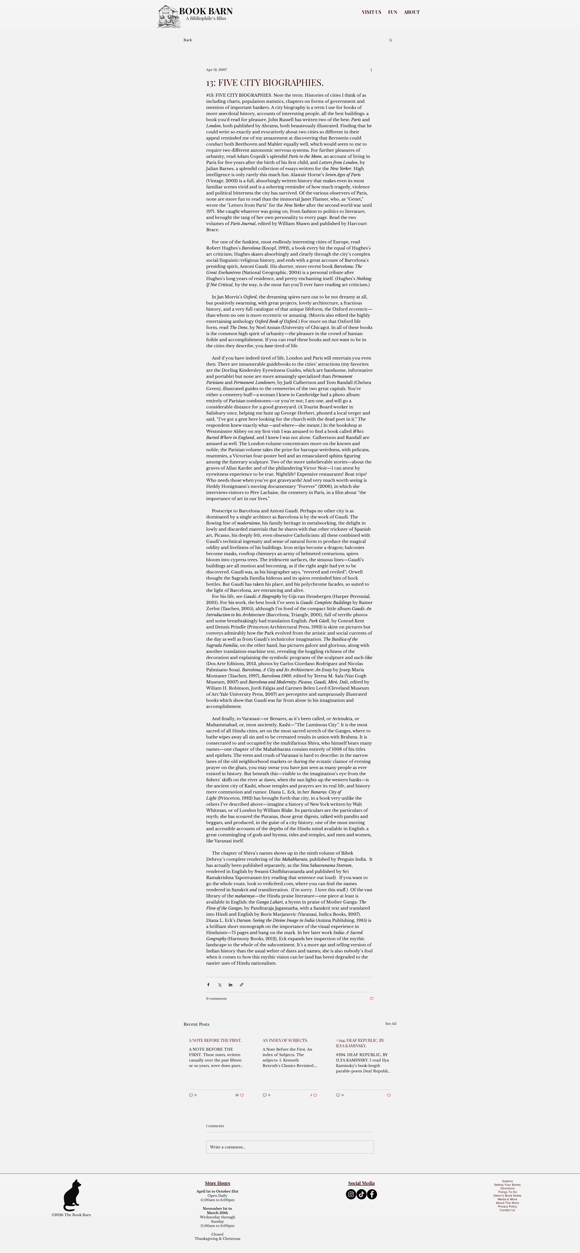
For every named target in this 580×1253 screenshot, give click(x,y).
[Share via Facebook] (208, 984)
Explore (507, 1181)
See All (390, 1024)
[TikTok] (361, 1194)
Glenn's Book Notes (507, 1195)
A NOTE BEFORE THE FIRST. (215, 1040)
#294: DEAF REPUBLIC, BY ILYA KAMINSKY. (360, 1042)
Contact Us (507, 1210)
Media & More (507, 1199)
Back (188, 40)
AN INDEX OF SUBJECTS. (285, 1040)
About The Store (507, 1203)
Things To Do (507, 1192)
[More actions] (371, 69)
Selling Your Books (507, 1184)
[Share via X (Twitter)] (219, 984)
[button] (372, 12)
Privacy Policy (507, 1206)
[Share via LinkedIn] (230, 984)
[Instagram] (351, 1194)
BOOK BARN (206, 11)
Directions (507, 1188)
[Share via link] (241, 984)
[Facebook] (372, 1194)
